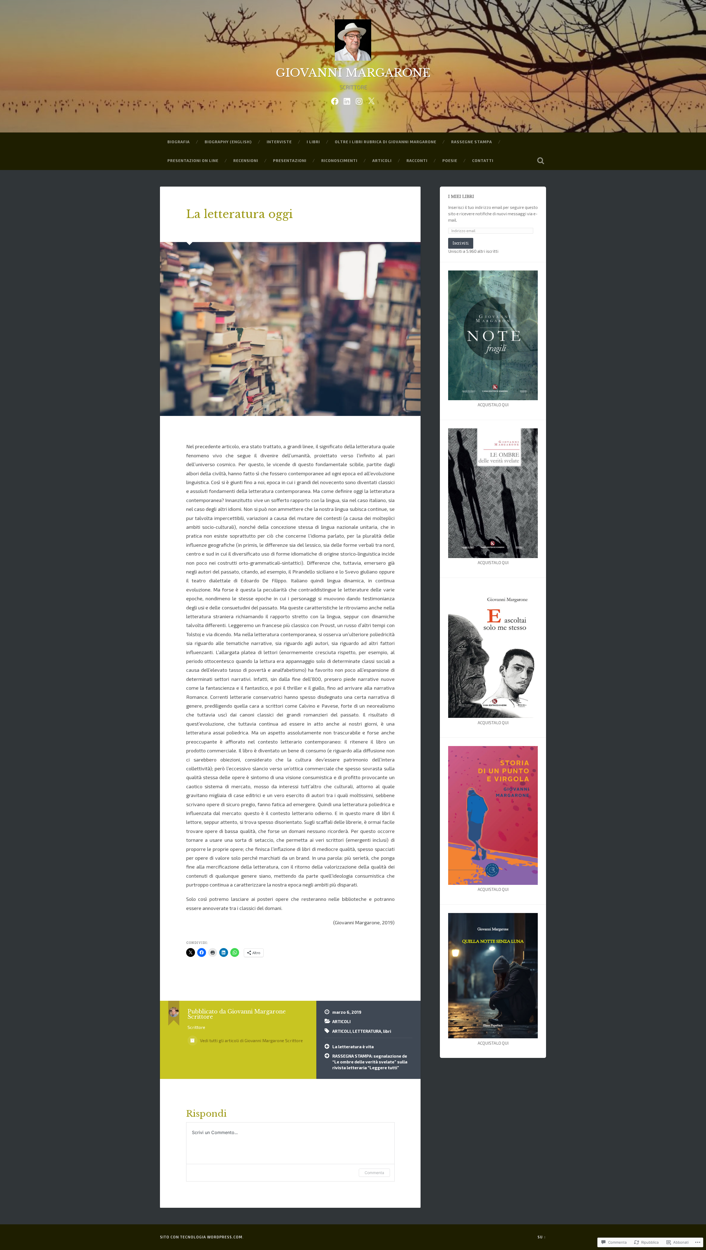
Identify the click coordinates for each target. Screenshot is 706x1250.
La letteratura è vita (353, 1046)
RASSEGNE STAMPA (471, 141)
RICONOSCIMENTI (339, 160)
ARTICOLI (382, 160)
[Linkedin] (347, 100)
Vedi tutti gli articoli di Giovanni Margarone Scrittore (251, 1040)
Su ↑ (541, 1237)
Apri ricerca (540, 160)
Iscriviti (461, 243)
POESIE (449, 160)
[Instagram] (359, 100)
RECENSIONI (245, 160)
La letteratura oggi (239, 214)
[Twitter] (371, 100)
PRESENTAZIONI (289, 160)
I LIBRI (313, 141)
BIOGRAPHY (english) (228, 141)
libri (387, 1031)
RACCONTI (417, 160)
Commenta (374, 1172)
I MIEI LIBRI (461, 196)
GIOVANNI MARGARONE (353, 73)
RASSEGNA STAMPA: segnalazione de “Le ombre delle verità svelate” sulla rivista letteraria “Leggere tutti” (369, 1061)
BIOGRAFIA (178, 141)
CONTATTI (482, 160)
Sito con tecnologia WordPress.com (201, 1237)
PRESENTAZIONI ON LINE (192, 160)
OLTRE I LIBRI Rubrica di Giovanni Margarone (385, 141)
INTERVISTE (279, 141)
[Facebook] (334, 100)
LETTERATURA (366, 1031)
